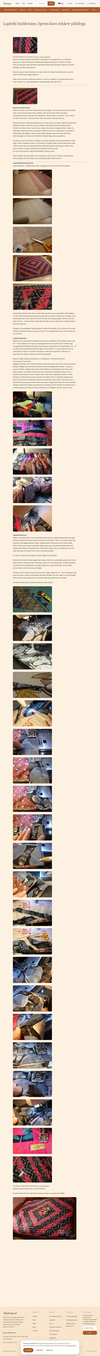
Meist (17, 3)
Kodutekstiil (65, 10)
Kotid (29, 10)
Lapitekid (22, 10)
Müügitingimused (71, 1320)
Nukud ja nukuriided (40, 10)
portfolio (42, 1186)
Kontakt (30, 3)
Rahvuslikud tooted (10, 10)
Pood (34, 1320)
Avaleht (35, 1316)
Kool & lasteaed (54, 10)
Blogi (23, 3)
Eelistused (49, 1350)
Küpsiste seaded (91, 1351)
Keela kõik (39, 1350)
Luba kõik (28, 1350)
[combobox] (42, 3)
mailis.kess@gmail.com (10, 1342)
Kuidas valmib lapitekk (42, 57)
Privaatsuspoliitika (71, 1316)
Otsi (51, 3)
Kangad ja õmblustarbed (80, 10)
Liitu (90, 1333)
